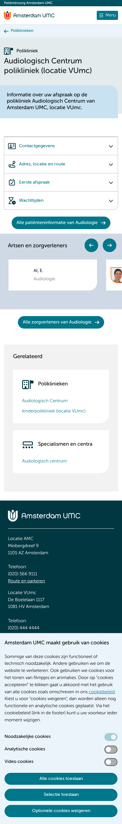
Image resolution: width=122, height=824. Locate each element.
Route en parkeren (26, 581)
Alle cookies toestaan (61, 779)
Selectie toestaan (61, 794)
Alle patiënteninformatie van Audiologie (57, 223)
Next (109, 245)
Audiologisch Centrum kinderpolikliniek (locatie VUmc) (54, 406)
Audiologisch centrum (44, 461)
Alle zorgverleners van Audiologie (57, 322)
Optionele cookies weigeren (61, 811)
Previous (91, 245)
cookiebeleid (102, 692)
